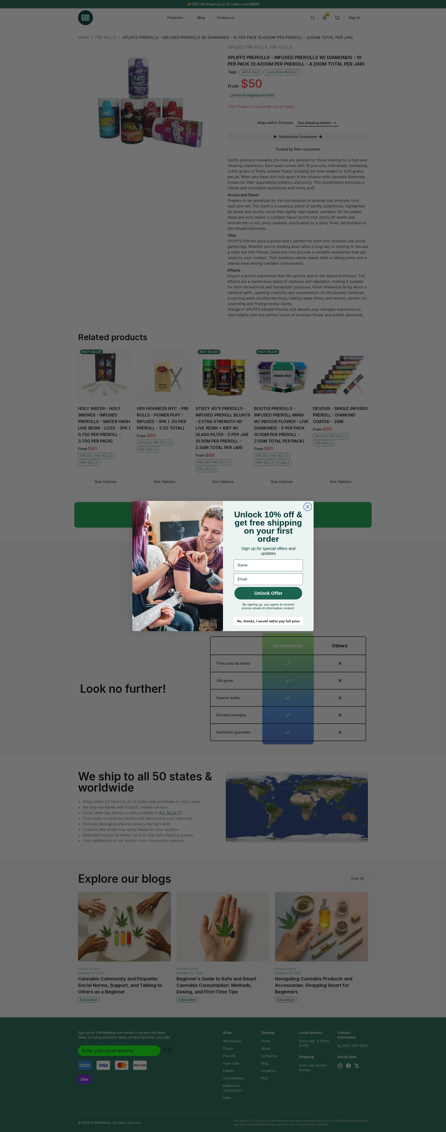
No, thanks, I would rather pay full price (268, 621)
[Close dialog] (308, 507)
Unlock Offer (268, 593)
